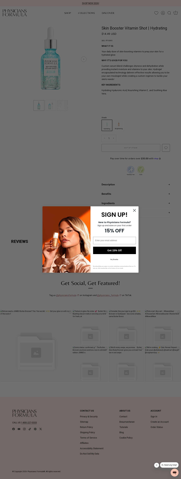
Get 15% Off (114, 250)
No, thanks (114, 259)
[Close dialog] (134, 210)
